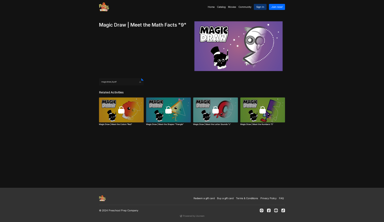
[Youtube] (276, 210)
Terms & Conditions (247, 198)
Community (244, 6)
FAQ (281, 198)
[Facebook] (269, 210)
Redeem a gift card (204, 198)
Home (211, 6)
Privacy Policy (268, 198)
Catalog (221, 6)
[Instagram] (261, 210)
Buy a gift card (225, 198)
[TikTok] (283, 210)
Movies (232, 6)
